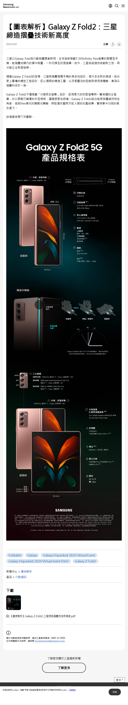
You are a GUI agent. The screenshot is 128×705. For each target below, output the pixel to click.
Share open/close (113, 44)
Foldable (15, 555)
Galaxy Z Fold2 (85, 561)
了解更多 (72, 690)
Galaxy (32, 555)
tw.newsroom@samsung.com (49, 640)
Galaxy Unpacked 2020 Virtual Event (69, 555)
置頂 (118, 680)
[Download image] (13, 602)
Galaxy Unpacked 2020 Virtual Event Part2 (39, 561)
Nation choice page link (110, 6)
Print (119, 44)
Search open (117, 6)
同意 (115, 692)
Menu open (123, 6)
